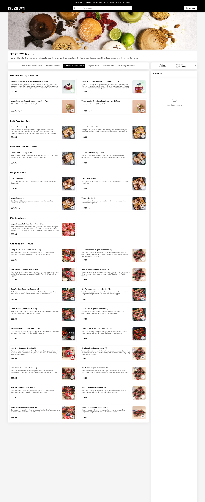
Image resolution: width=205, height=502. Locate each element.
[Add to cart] (72, 91)
